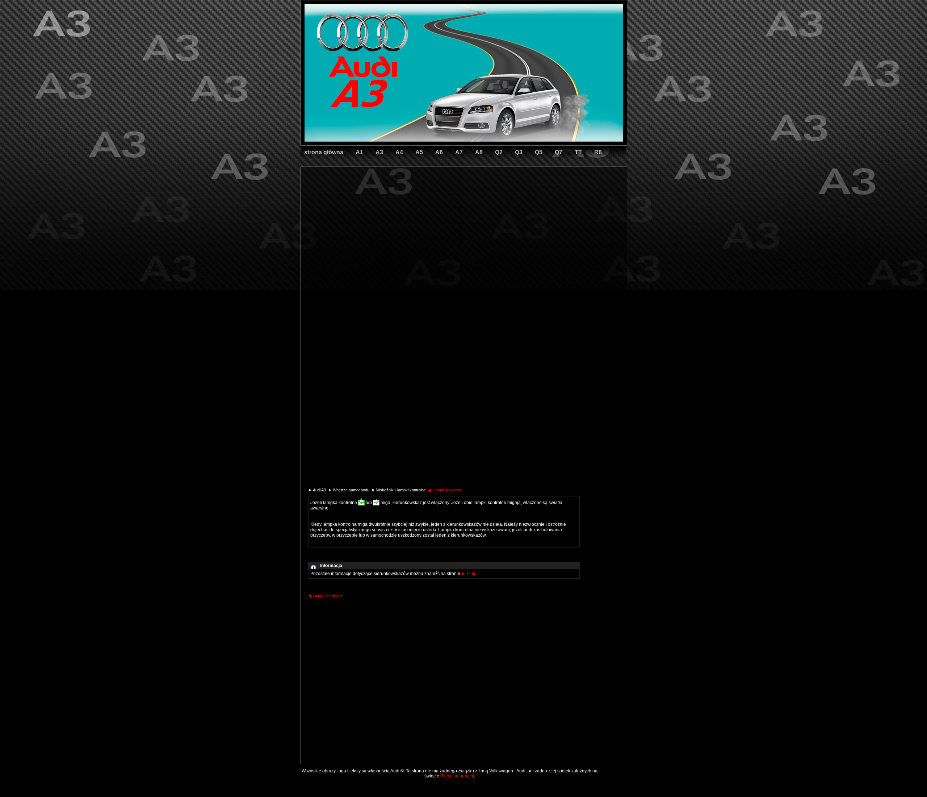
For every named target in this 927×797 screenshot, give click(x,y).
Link (468, 573)
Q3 (519, 152)
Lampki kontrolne (445, 490)
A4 (399, 152)
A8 (479, 152)
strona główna (323, 152)
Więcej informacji (457, 776)
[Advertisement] (413, 197)
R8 (598, 152)
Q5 (538, 152)
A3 (379, 152)
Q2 (499, 152)
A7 (459, 152)
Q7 (558, 152)
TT (578, 152)
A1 (359, 152)
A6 (439, 152)
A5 (419, 152)
